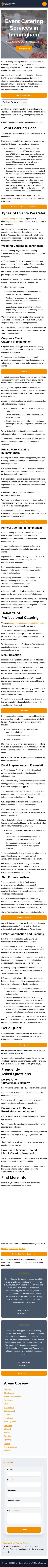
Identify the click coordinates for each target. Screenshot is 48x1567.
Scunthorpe (8, 1400)
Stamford (7, 1450)
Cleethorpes (13, 1248)
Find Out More (24, 371)
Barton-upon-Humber (12, 1397)
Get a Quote (22, 49)
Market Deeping (10, 1447)
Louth (6, 1404)
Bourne (7, 1443)
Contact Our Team (24, 918)
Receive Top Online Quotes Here (24, 1254)
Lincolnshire (9, 1418)
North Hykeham (10, 1422)
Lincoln (7, 1415)
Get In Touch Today (24, 95)
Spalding (7, 1440)
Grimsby (4, 1248)
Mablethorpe (9, 1407)
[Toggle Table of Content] (23, 103)
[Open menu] (44, 4)
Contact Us (24, 711)
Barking (22, 1248)
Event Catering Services (13, 219)
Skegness (8, 1425)
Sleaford (7, 1429)
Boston (7, 1433)
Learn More (24, 522)
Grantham (8, 1436)
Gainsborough (9, 1411)
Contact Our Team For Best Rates (24, 207)
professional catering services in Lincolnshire (26, 623)
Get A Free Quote (24, 1373)
